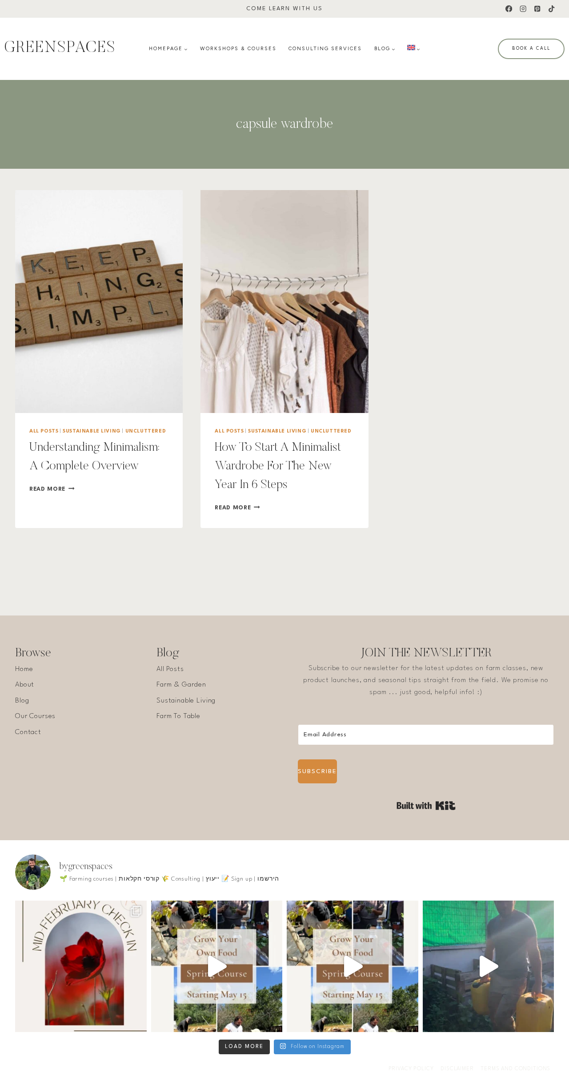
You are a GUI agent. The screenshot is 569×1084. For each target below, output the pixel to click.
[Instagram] (523, 9)
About (24, 684)
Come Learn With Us (284, 9)
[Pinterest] (537, 9)
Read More (52, 489)
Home (24, 669)
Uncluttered (145, 431)
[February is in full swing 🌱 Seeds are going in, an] (81, 966)
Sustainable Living (92, 431)
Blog (22, 700)
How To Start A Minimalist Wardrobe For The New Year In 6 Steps (278, 466)
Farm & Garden (181, 684)
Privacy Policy (411, 1069)
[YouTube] (293, 1069)
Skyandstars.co (141, 1069)
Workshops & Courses (238, 49)
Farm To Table (178, 716)
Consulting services (325, 49)
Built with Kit (426, 806)
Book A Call (531, 48)
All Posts (43, 431)
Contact (28, 732)
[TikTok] (551, 9)
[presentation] (99, 301)
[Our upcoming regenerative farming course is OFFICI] (352, 966)
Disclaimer (457, 1069)
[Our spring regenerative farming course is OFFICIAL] (217, 966)
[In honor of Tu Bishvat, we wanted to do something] (488, 966)
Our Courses (35, 716)
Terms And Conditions (515, 1069)
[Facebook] (509, 9)
